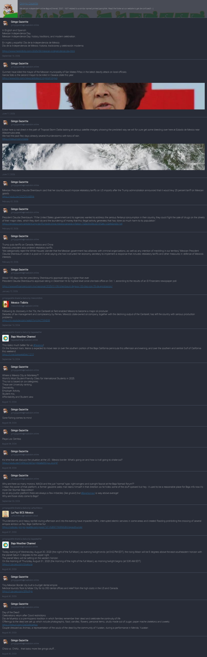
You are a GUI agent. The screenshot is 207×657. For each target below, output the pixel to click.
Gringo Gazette (29, 3)
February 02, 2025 (10, 201)
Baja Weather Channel (23, 336)
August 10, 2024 (9, 402)
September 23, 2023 (11, 501)
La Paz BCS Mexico (22, 512)
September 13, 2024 (11, 325)
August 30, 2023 (9, 569)
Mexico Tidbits (19, 302)
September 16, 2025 (11, 56)
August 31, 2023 (9, 532)
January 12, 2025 (10, 291)
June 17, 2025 (8, 114)
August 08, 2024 (9, 423)
